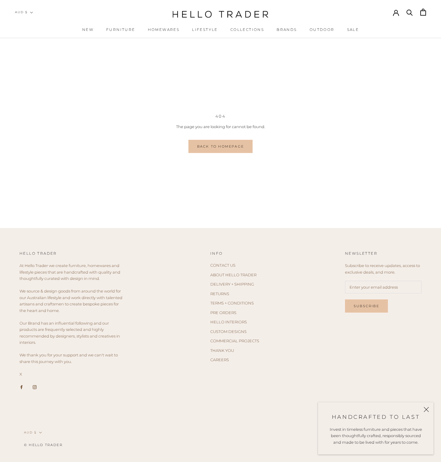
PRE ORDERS (223, 312)
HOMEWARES (164, 29)
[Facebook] (21, 386)
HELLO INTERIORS (228, 322)
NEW (88, 29)
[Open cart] (423, 12)
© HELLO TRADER (43, 445)
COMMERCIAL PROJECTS (234, 340)
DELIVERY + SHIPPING (232, 284)
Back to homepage (220, 146)
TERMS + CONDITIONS (232, 303)
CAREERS (219, 359)
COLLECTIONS (247, 29)
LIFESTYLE (205, 29)
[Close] (426, 409)
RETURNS (219, 293)
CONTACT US (223, 265)
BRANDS (287, 29)
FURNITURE (120, 29)
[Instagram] (35, 386)
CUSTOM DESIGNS (228, 331)
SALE (353, 29)
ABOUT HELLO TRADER (233, 274)
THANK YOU (222, 350)
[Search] (409, 12)
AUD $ (21, 12)
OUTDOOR (322, 29)
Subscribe (366, 306)
